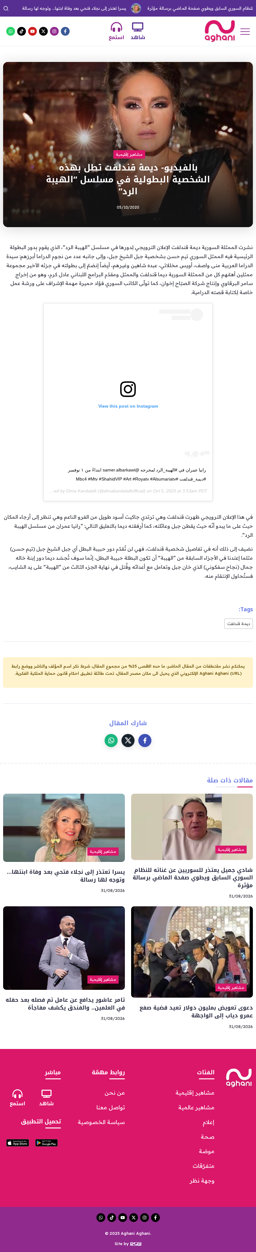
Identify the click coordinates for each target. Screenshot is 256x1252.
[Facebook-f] (65, 31)
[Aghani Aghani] (219, 31)
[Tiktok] (21, 31)
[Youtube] (32, 31)
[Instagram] (54, 31)
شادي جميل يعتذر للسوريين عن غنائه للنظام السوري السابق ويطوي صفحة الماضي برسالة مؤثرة (193, 878)
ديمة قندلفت (238, 623)
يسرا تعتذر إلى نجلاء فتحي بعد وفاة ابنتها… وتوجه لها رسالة (66, 876)
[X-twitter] (43, 31)
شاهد (137, 37)
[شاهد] (137, 27)
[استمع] (116, 27)
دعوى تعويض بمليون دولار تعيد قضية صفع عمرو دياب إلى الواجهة (196, 1011)
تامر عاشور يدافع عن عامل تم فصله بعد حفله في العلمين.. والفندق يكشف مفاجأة (65, 1004)
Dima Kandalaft (81, 490)
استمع (116, 37)
